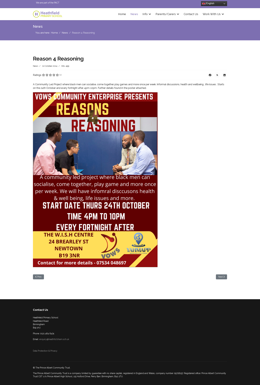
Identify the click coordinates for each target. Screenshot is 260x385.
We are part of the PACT (47, 3)
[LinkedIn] (224, 75)
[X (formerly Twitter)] (217, 75)
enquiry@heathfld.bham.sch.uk (54, 339)
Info (145, 14)
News (134, 14)
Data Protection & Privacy (45, 351)
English (210, 3)
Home (122, 14)
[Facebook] (210, 75)
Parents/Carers (166, 14)
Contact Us (191, 14)
